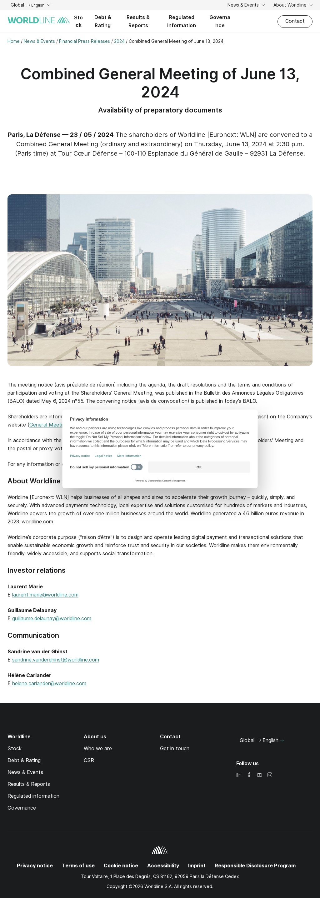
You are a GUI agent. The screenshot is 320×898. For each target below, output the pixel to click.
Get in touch (174, 748)
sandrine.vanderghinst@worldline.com (55, 660)
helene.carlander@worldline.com (49, 683)
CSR (89, 760)
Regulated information (181, 21)
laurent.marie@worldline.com (45, 595)
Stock (78, 21)
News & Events (244, 4)
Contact (295, 21)
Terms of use (78, 866)
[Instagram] (269, 775)
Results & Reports (138, 21)
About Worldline (290, 4)
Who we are (98, 748)
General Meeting (48, 425)
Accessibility (163, 866)
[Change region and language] (282, 740)
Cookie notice (121, 866)
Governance (219, 21)
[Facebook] (249, 775)
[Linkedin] (238, 775)
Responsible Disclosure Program (255, 866)
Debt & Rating (102, 21)
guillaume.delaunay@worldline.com (51, 618)
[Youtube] (259, 775)
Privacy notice (35, 866)
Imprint (197, 866)
